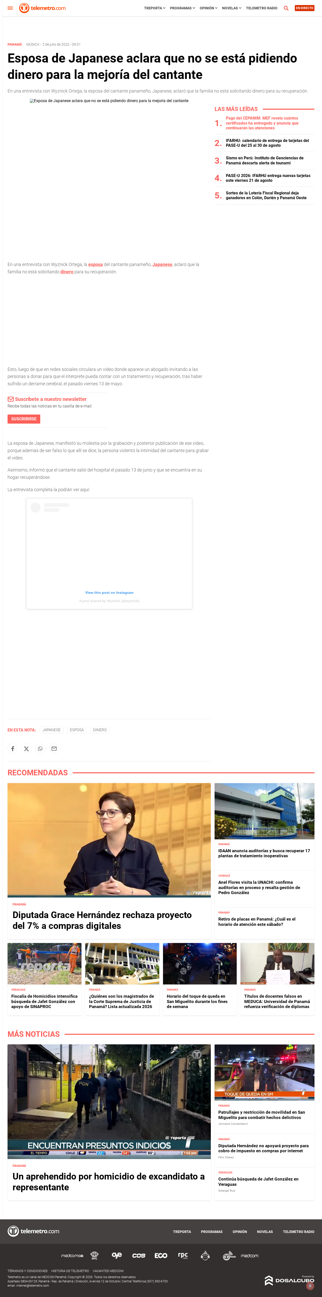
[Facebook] (12, 748)
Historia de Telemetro (70, 1271)
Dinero (100, 730)
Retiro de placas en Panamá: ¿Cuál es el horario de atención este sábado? (257, 922)
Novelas (230, 8)
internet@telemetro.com (32, 1285)
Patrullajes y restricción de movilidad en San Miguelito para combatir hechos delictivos (261, 1115)
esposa (95, 264)
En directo (304, 8)
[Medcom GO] (72, 1259)
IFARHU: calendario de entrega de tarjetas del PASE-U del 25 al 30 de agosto (267, 143)
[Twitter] (26, 748)
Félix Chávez (226, 1157)
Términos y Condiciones (28, 1271)
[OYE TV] (117, 1259)
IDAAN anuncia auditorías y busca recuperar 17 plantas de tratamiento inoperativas (264, 853)
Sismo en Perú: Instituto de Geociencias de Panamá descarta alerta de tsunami (265, 160)
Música (32, 44)
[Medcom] (249, 1259)
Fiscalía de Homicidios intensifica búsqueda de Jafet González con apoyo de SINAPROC (44, 1001)
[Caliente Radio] (205, 1259)
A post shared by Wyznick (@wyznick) (109, 601)
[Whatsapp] (40, 748)
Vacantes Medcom (108, 1271)
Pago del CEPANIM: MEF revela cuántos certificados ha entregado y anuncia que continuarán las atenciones (262, 123)
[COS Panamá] (139, 1259)
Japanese (162, 264)
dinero (66, 271)
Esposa (77, 730)
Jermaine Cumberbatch (233, 1124)
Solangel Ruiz (226, 1190)
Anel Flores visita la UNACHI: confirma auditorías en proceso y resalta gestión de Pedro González (259, 887)
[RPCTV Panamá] (95, 1259)
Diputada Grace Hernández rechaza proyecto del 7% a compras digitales (102, 920)
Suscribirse (23, 419)
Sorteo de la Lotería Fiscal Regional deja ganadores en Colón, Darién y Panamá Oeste (266, 195)
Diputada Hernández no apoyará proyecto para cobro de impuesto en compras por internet (263, 1148)
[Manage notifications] (310, 1286)
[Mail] (54, 748)
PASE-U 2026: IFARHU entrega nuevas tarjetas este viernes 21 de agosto (268, 178)
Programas (181, 8)
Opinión (207, 8)
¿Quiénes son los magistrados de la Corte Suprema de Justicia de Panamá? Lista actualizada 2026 (121, 1001)
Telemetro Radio (261, 8)
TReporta (153, 8)
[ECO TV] (161, 1259)
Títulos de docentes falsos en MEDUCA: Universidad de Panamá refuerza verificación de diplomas (277, 1001)
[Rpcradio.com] (183, 1259)
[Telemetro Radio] (227, 1259)
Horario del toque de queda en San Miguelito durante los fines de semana (197, 1001)
